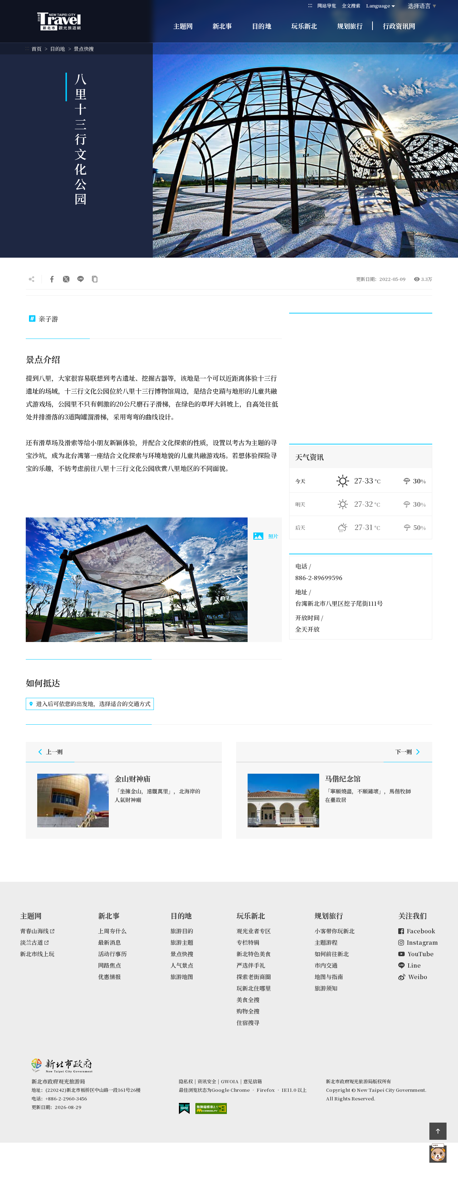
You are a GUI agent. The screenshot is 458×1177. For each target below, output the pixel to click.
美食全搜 (248, 1000)
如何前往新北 (332, 954)
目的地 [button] (261, 25)
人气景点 (181, 965)
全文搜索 (351, 5)
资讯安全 (207, 1081)
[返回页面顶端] (438, 1131)
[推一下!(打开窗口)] (66, 279)
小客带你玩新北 (335, 931)
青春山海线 (34, 931)
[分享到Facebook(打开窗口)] (52, 279)
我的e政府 (184, 1108)
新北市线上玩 (37, 954)
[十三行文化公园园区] (137, 579)
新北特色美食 (254, 954)
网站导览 (326, 5)
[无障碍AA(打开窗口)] (211, 1108)
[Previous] (34, 579)
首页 (36, 48)
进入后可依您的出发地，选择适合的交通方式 (93, 704)
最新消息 (109, 942)
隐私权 (186, 1081)
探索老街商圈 (254, 977)
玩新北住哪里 (254, 988)
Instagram (422, 942)
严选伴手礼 (251, 965)
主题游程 (326, 942)
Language (378, 5)
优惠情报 (109, 977)
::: (310, 5)
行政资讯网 (399, 25)
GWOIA (230, 1081)
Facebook (421, 931)
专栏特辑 (248, 942)
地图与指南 (329, 977)
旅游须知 (326, 988)
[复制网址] (95, 279)
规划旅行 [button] (350, 25)
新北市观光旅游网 (65, 21)
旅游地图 (181, 977)
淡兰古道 (31, 942)
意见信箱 (252, 1081)
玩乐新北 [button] (304, 25)
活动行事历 (112, 954)
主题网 (183, 25)
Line (414, 965)
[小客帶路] (438, 1154)
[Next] (239, 579)
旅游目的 (181, 931)
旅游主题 (181, 942)
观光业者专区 (254, 931)
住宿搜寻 (248, 1022)
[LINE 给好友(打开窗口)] (80, 279)
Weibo (417, 977)
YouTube (421, 954)
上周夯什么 (112, 931)
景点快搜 (84, 48)
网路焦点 (109, 965)
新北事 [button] (222, 25)
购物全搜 (248, 1011)
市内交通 (326, 965)
